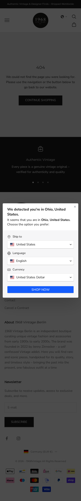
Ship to (17, 237)
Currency (19, 270)
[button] (40, 244)
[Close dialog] (74, 206)
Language (19, 253)
